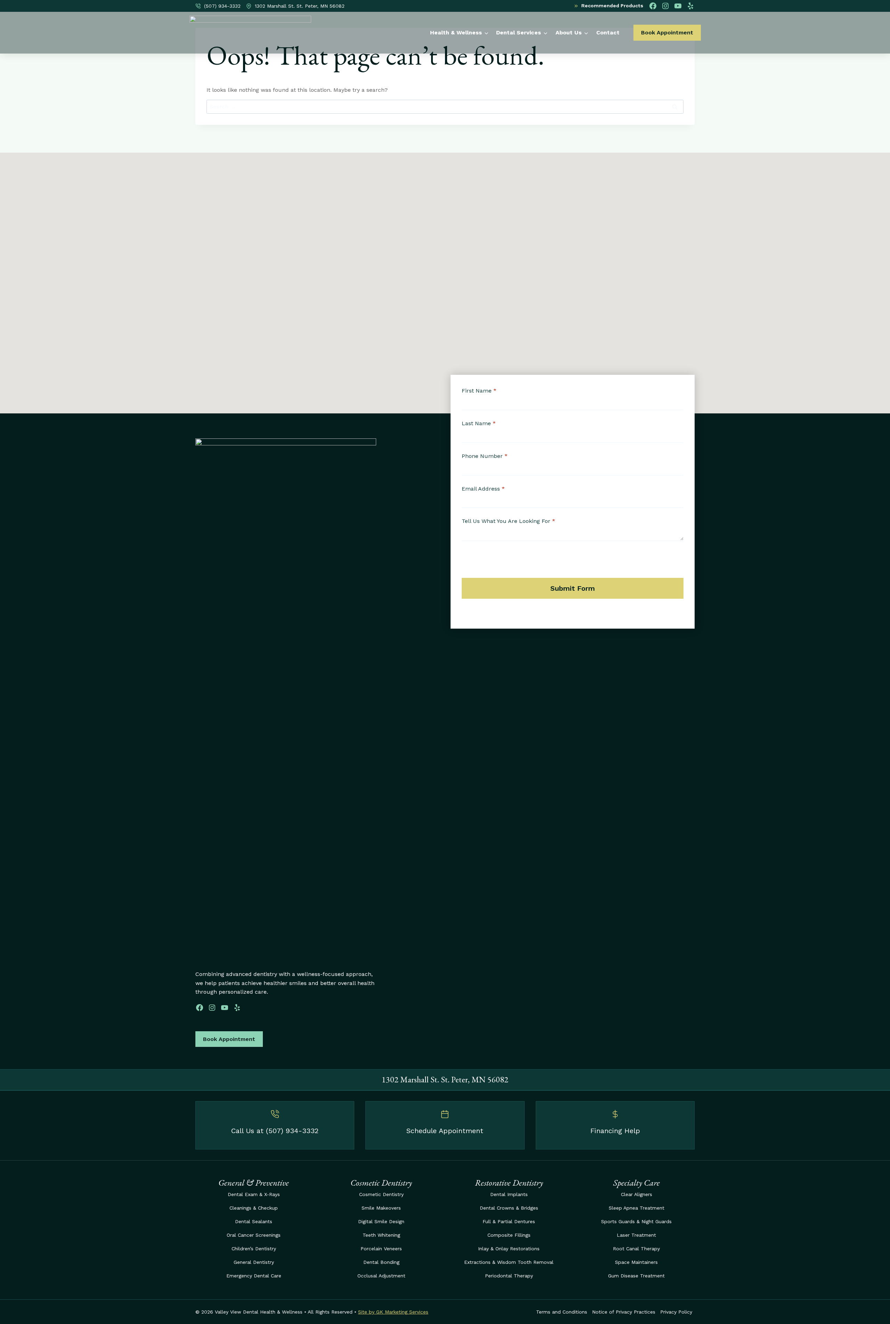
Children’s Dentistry (254, 1248)
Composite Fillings (509, 1235)
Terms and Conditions (561, 1312)
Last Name (479, 423)
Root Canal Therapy (636, 1248)
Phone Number (485, 456)
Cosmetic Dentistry (381, 1194)
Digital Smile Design (381, 1221)
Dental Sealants (253, 1221)
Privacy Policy (676, 1312)
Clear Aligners (636, 1194)
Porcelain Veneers (381, 1248)
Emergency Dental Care (253, 1275)
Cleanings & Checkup (253, 1208)
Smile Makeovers (381, 1208)
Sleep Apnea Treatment (636, 1208)
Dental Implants (509, 1194)
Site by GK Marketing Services (393, 1312)
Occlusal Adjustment (381, 1275)
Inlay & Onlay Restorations (509, 1248)
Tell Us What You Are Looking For (508, 521)
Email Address (483, 488)
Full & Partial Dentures (509, 1221)
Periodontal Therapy (509, 1275)
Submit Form (572, 588)
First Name (479, 390)
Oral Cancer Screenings (254, 1235)
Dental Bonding (381, 1262)
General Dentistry (254, 1262)
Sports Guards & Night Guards (636, 1221)
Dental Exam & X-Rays (254, 1194)
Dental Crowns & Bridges (509, 1208)
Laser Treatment (636, 1235)
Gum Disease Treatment (636, 1275)
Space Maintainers (636, 1262)
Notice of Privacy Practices (623, 1312)
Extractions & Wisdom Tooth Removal (508, 1262)
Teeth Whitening (381, 1235)
